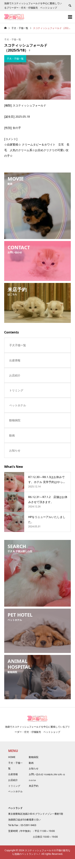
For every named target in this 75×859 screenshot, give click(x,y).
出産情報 (14, 360)
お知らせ (14, 450)
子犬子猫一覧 (17, 345)
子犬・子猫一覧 (12, 39)
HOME (11, 757)
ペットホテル (17, 405)
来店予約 (33, 786)
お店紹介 (14, 375)
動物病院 (14, 420)
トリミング (16, 390)
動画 (12, 435)
